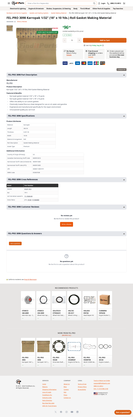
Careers (66, 389)
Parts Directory (47, 400)
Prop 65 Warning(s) (30, 279)
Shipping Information (49, 389)
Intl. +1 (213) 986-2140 (101, 389)
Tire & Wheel (85, 8)
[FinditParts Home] (18, 3)
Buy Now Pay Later (48, 403)
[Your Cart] (124, 3)
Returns (45, 387)
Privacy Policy (82, 387)
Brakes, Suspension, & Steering (59, 8)
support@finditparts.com (102, 383)
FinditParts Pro (47, 395)
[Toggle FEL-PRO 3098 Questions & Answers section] (124, 233)
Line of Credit (46, 392)
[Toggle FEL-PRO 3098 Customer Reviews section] (124, 207)
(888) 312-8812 (98, 386)
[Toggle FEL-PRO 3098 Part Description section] (124, 75)
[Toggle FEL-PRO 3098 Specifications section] (124, 116)
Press (65, 395)
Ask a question (15, 243)
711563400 (35, 200)
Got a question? (123, 412)
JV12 (30, 189)
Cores (44, 384)
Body (75, 8)
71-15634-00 (28, 196)
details (90, 57)
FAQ (65, 392)
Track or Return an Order (102, 380)
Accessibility (82, 389)
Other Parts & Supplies (101, 8)
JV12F (26, 189)
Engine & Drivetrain (36, 8)
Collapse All (121, 69)
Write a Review (22, 21)
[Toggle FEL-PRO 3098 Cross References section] (124, 179)
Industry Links (47, 398)
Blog (65, 387)
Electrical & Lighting (18, 8)
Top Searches (118, 8)
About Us (67, 384)
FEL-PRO (10, 83)
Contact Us (67, 398)
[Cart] (124, 3)
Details (69, 55)
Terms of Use (82, 384)
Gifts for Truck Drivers (49, 406)
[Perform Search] (94, 3)
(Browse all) (66, 335)
